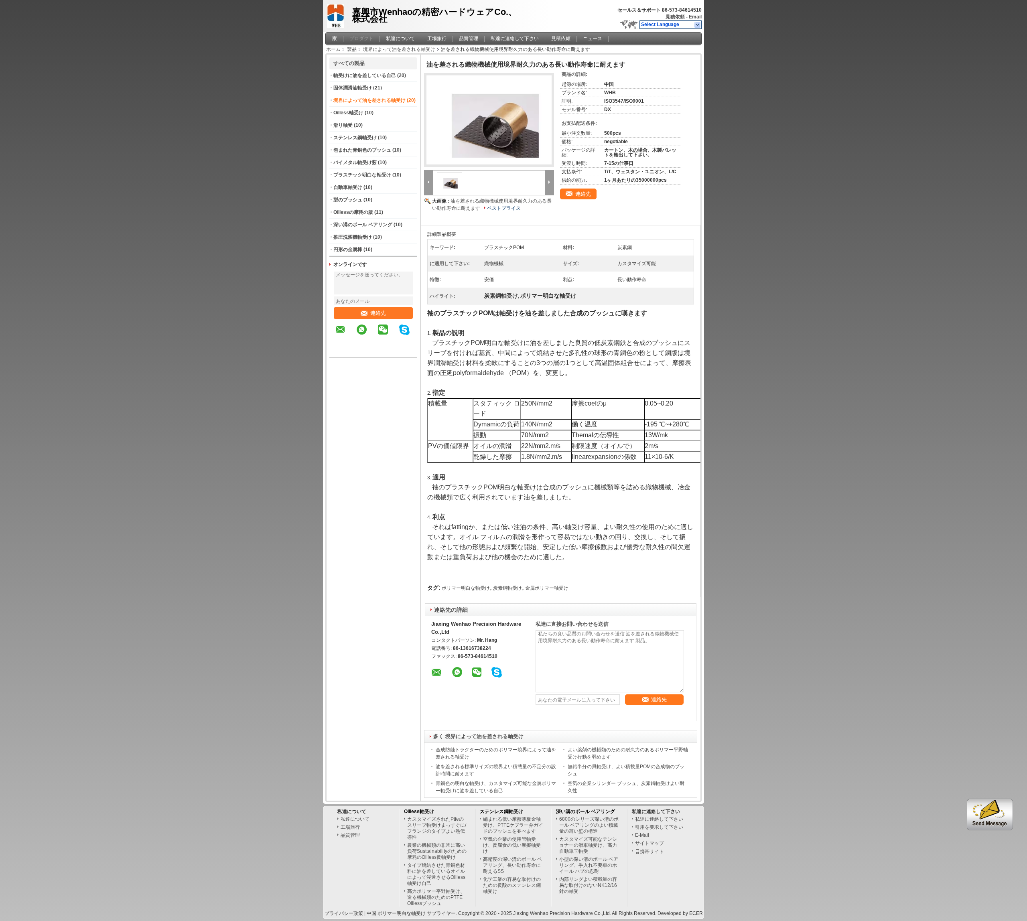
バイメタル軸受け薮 (355, 162)
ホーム (333, 49)
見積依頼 (675, 17)
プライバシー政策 (344, 913)
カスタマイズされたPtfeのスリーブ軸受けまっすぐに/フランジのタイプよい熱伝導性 (436, 828)
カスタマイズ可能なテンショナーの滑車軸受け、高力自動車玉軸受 (588, 845)
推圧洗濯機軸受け (352, 237)
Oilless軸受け (348, 113)
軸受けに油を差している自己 (364, 75)
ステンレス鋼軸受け (355, 137)
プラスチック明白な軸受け (362, 175)
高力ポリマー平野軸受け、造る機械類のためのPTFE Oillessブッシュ (436, 897)
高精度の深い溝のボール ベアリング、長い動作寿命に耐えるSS (512, 865)
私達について (400, 38)
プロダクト (361, 38)
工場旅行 (437, 38)
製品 (352, 49)
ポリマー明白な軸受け (466, 588)
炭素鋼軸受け (507, 588)
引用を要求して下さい (659, 827)
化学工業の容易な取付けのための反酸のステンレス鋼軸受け (512, 885)
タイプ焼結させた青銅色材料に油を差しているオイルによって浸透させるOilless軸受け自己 (436, 874)
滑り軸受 (343, 125)
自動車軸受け (347, 187)
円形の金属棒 (347, 249)
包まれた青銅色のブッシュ (362, 150)
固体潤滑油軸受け (352, 88)
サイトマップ (649, 843)
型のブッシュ (347, 200)
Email (695, 17)
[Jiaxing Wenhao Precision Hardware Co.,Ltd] (697, 24)
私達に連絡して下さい (515, 38)
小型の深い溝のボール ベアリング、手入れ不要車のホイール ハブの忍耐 (588, 865)
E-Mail (642, 835)
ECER (696, 913)
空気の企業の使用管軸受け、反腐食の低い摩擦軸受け (512, 845)
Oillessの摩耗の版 (353, 212)
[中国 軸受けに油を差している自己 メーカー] (336, 14)
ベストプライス (504, 208)
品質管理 (468, 38)
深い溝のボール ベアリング (362, 224)
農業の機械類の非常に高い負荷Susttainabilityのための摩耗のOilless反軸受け (437, 851)
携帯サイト (652, 851)
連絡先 (378, 313)
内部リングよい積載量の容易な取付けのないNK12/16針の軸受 (588, 885)
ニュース (592, 38)
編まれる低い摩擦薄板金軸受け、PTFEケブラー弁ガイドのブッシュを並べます (513, 825)
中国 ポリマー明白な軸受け (396, 913)
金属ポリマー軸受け (546, 588)
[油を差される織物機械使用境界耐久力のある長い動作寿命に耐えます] (489, 119)
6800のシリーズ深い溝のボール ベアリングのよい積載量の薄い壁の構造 (589, 825)
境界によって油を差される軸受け (399, 49)
